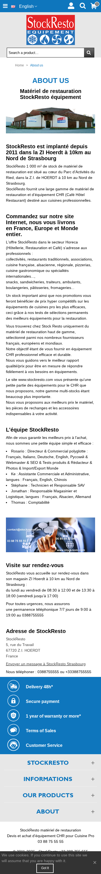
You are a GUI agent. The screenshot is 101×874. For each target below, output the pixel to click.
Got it (45, 868)
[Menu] (5, 6)
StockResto (15, 639)
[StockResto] (51, 30)
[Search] (82, 5)
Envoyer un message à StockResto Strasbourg (46, 664)
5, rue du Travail (20, 644)
